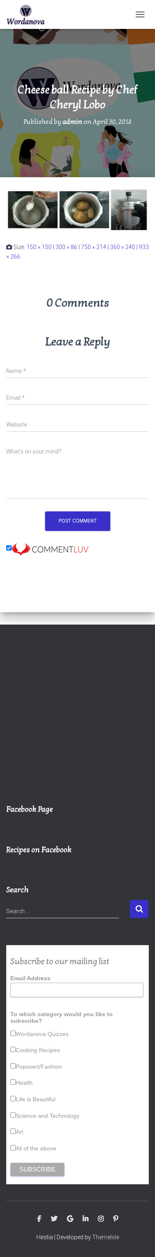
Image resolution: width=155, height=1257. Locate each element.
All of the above (36, 1148)
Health (24, 1082)
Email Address (30, 978)
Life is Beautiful (35, 1099)
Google (70, 1218)
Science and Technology (47, 1115)
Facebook (39, 1218)
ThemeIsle (105, 1237)
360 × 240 (122, 247)
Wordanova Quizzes (42, 1034)
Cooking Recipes (38, 1050)
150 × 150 (39, 247)
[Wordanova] (29, 14)
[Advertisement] (77, 718)
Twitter (54, 1218)
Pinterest (115, 1218)
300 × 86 (66, 247)
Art (19, 1132)
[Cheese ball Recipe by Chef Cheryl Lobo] (77, 209)
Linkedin (86, 1218)
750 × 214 (93, 247)
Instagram (101, 1218)
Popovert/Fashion (39, 1066)
